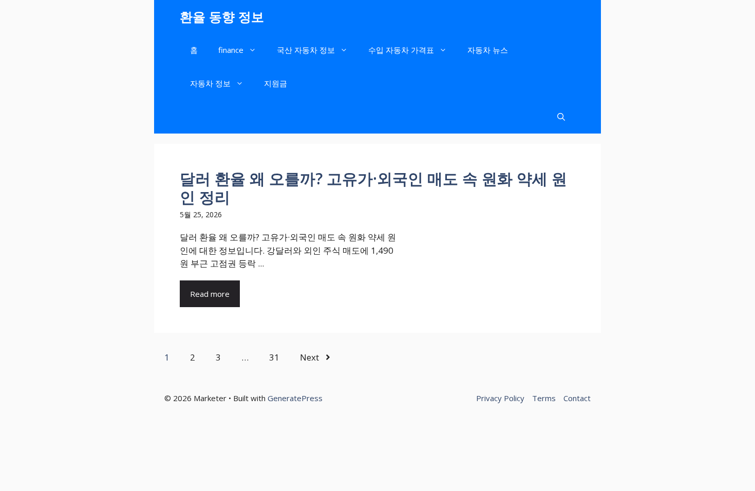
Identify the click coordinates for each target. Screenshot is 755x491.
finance (230, 50)
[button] (561, 117)
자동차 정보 (210, 83)
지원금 (275, 83)
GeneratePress (295, 398)
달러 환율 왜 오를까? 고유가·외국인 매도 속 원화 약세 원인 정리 (373, 187)
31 (274, 357)
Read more (210, 294)
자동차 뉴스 (487, 50)
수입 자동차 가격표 (401, 50)
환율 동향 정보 (222, 16)
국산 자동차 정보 (306, 50)
